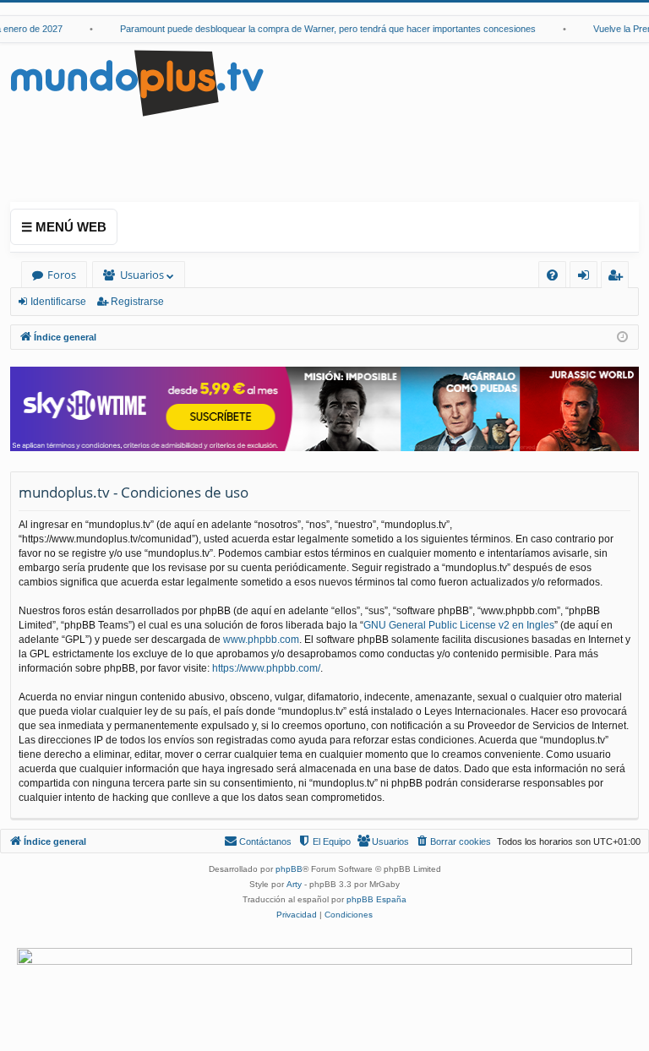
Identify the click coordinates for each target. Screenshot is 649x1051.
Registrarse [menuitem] (618, 277)
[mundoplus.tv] (137, 82)
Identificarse (58, 302)
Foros (61, 274)
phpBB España (376, 899)
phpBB (289, 869)
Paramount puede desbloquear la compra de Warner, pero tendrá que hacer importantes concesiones (322, 29)
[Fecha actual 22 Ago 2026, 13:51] (622, 337)
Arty (294, 884)
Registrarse (137, 302)
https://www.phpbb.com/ (266, 668)
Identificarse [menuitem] (587, 277)
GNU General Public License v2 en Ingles (458, 625)
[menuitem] (552, 275)
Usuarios (142, 274)
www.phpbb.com (261, 639)
